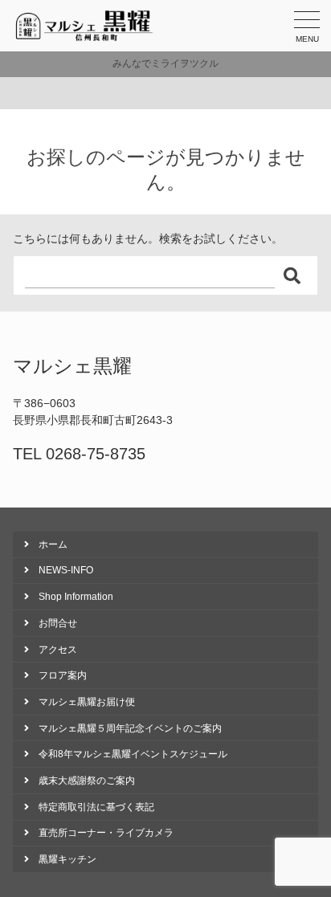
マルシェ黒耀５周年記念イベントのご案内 (130, 728)
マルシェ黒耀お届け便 (87, 701)
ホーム (53, 544)
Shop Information (76, 596)
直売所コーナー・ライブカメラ (106, 832)
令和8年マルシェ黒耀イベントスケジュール (133, 754)
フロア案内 (63, 675)
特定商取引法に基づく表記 (96, 807)
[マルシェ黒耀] (85, 26)
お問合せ (58, 623)
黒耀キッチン (67, 859)
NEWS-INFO (66, 570)
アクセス (58, 649)
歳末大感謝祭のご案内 (87, 780)
